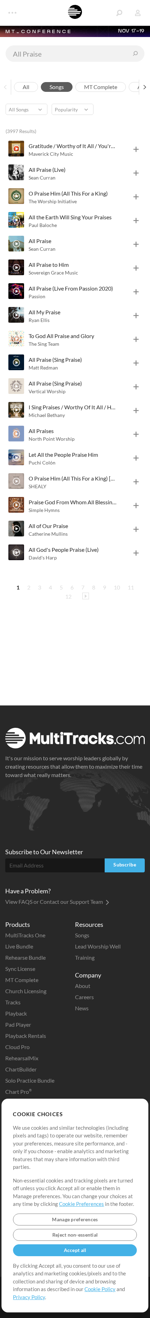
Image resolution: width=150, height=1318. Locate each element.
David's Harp (43, 558)
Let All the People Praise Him (63, 454)
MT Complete (21, 979)
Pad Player (18, 1024)
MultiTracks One (25, 935)
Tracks (13, 1002)
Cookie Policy (99, 1289)
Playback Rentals (25, 1035)
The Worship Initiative (53, 201)
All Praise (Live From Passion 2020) (71, 288)
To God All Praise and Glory (61, 335)
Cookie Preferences (81, 1204)
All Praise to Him (49, 264)
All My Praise (44, 312)
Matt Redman (43, 368)
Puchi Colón (42, 463)
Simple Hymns (44, 510)
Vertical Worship (47, 391)
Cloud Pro (17, 1047)
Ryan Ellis (39, 320)
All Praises (41, 430)
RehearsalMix (21, 1058)
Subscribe (124, 864)
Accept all (75, 1250)
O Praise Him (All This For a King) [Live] (73, 478)
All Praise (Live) (47, 169)
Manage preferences (75, 1219)
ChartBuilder (21, 1069)
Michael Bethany (47, 415)
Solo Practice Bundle (29, 1080)
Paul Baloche (43, 225)
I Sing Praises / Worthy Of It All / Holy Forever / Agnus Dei (73, 407)
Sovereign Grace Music (53, 273)
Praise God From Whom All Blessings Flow (73, 502)
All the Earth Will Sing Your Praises (70, 217)
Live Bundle (19, 946)
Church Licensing (25, 991)
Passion (37, 296)
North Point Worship (52, 439)
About (82, 985)
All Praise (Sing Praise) (55, 359)
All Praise (40, 240)
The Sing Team (44, 344)
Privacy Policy (29, 1297)
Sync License (20, 968)
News (82, 1008)
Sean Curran (42, 178)
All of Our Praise (48, 525)
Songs (82, 935)
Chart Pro (18, 1091)
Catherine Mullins (48, 534)
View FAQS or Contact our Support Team (54, 901)
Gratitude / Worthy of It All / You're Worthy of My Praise (73, 145)
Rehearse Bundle (25, 957)
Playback (16, 1013)
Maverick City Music (51, 154)
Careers (84, 997)
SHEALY (37, 486)
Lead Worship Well (98, 946)
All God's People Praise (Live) (64, 549)
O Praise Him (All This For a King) (68, 193)
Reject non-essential (75, 1235)
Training (85, 957)
